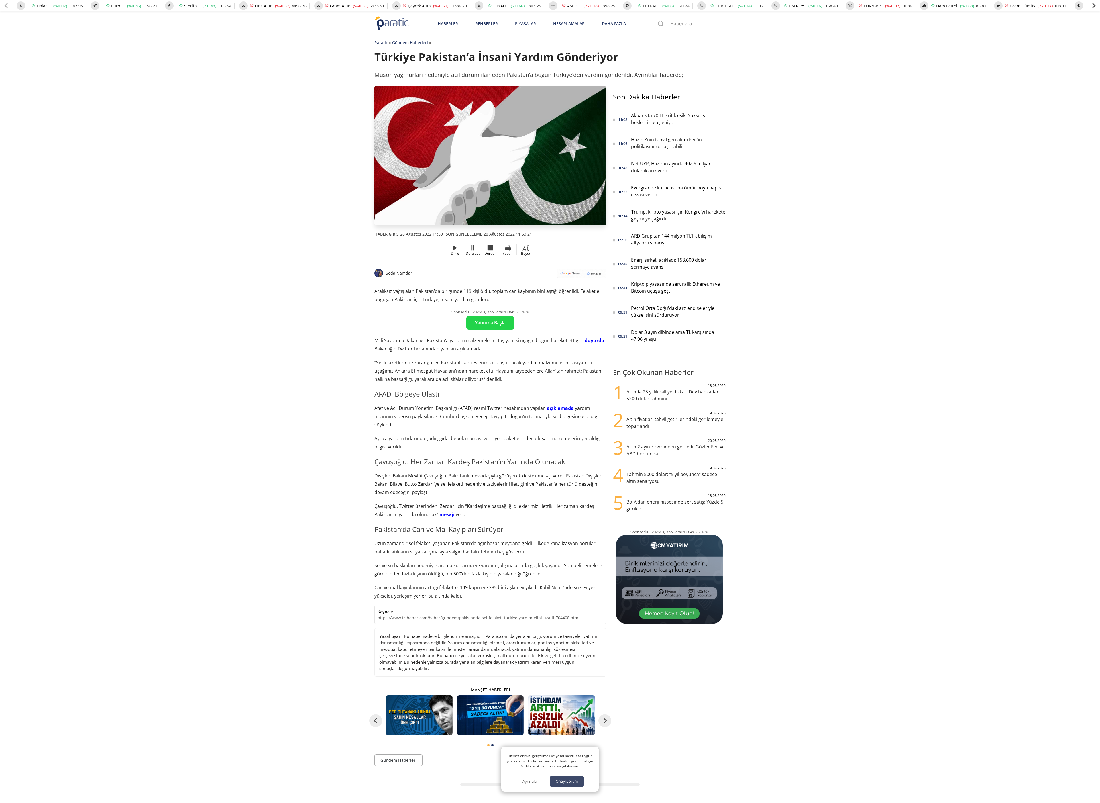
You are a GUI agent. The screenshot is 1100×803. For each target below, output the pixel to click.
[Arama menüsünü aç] (660, 23)
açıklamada (560, 408)
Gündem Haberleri (410, 42)
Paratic (381, 42)
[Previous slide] (6, 5)
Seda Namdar (399, 273)
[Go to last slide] (375, 720)
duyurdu (594, 340)
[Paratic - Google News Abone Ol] (581, 275)
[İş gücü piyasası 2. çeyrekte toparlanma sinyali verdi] (561, 715)
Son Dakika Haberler (646, 96)
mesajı (447, 514)
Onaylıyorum (567, 781)
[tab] (488, 745)
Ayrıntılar (530, 781)
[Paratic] (391, 23)
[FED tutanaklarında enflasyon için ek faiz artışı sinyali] (419, 715)
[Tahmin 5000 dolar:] (490, 715)
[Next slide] (1093, 5)
